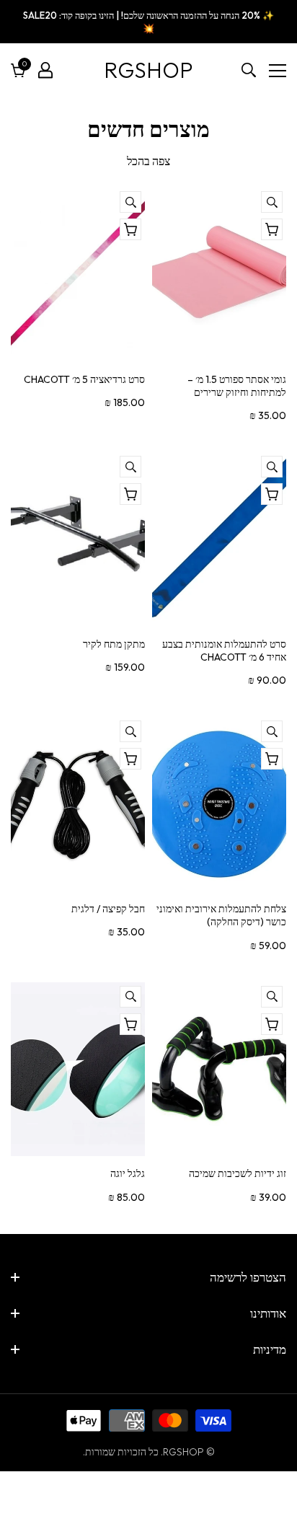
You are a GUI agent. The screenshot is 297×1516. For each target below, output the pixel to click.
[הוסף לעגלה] (130, 494)
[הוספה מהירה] (272, 229)
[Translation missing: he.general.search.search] (248, 70)
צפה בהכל (148, 161)
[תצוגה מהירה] (272, 202)
